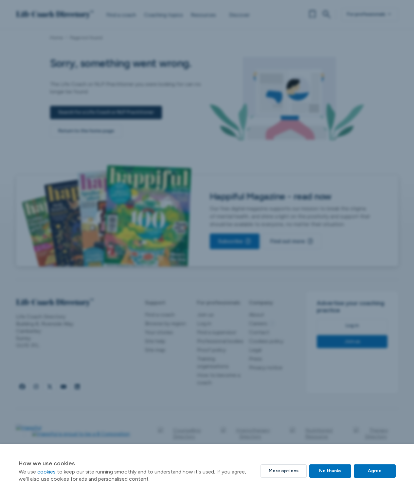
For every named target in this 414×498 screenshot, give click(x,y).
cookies (46, 472)
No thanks (330, 471)
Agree (375, 471)
